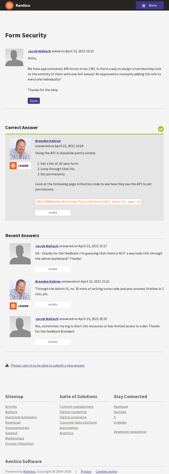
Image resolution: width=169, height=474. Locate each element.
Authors (11, 412)
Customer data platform (78, 422)
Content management (77, 406)
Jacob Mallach (39, 51)
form (34, 101)
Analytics (66, 433)
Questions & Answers (21, 417)
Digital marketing (73, 412)
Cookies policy (106, 471)
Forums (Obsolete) (19, 443)
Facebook (121, 406)
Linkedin (120, 422)
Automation (69, 427)
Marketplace (14, 438)
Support (11, 433)
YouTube (120, 412)
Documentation (17, 427)
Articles (11, 406)
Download (12, 422)
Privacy (86, 471)
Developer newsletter (130, 431)
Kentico (29, 471)
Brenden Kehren (48, 141)
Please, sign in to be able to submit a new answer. (48, 365)
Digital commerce (73, 417)
